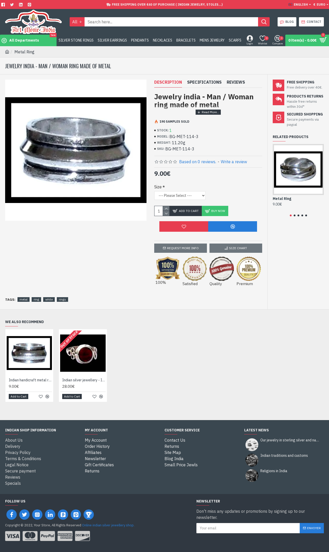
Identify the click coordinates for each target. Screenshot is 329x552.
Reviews (236, 82)
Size (158, 186)
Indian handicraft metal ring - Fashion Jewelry (30, 380)
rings (62, 299)
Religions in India (273, 471)
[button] (290, 215)
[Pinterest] (30, 4)
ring (36, 299)
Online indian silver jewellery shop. (108, 525)
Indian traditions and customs (284, 456)
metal (24, 299)
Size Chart (238, 248)
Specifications (204, 82)
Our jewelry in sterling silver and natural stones (290, 440)
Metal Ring (282, 198)
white (49, 299)
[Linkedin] (21, 4)
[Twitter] (12, 4)
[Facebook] (3, 4)
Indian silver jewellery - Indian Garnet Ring (83, 380)
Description (168, 82)
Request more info (183, 248)
